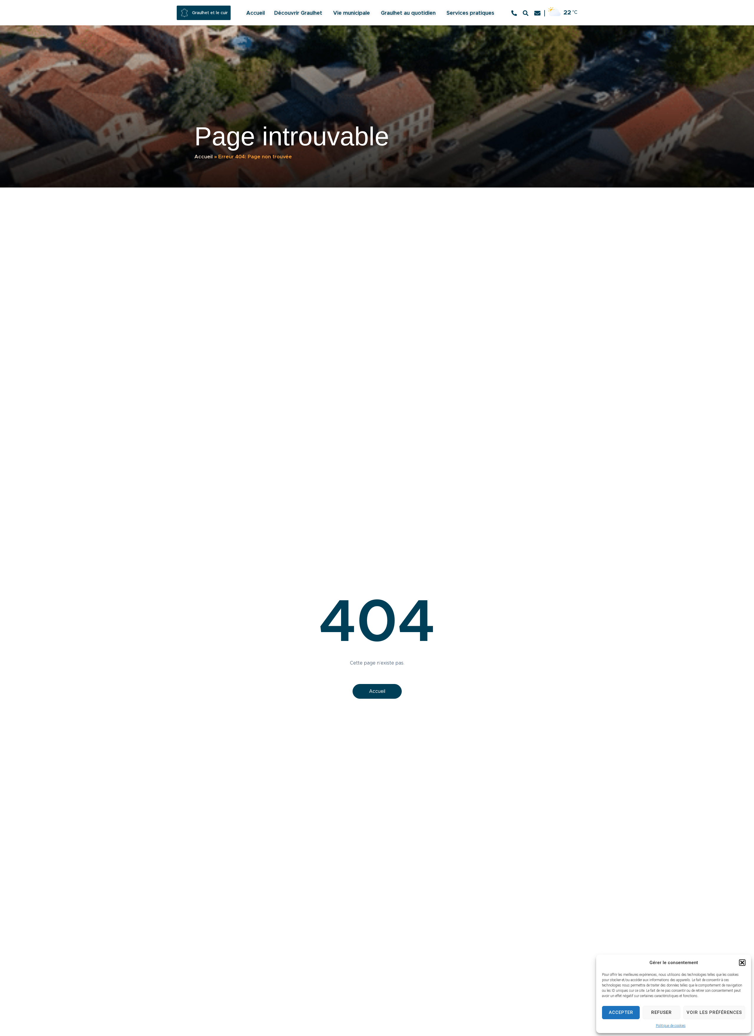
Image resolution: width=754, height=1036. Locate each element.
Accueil (203, 156)
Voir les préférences (714, 1012)
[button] (742, 963)
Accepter (621, 1012)
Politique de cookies (671, 1026)
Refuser (661, 1012)
